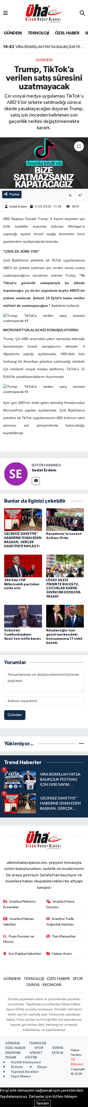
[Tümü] (81, 744)
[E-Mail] (36, 481)
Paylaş (15, 194)
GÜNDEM (13, 33)
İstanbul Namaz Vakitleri (18, 921)
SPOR (78, 979)
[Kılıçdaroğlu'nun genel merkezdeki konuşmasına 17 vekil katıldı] (65, 616)
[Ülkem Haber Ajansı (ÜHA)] (43, 13)
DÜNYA (33, 985)
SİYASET (36, 1053)
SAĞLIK (57, 1053)
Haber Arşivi (62, 954)
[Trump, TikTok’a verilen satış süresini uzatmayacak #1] (44, 318)
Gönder (15, 715)
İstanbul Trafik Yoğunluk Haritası (60, 921)
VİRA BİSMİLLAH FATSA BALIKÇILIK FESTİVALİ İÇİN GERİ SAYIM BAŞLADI (44, 47)
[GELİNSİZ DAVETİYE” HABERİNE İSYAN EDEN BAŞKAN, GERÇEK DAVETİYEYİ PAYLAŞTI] (23, 520)
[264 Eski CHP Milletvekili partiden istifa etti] (23, 566)
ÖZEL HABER (67, 33)
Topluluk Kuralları (24, 1072)
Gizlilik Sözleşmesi (25, 1062)
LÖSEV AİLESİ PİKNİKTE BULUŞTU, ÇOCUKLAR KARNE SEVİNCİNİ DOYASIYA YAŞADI (63, 588)
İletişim (16, 1067)
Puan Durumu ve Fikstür (18, 939)
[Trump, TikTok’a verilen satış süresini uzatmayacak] (44, 163)
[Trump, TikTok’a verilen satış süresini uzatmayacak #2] (44, 389)
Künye (42, 1067)
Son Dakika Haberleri (24, 954)
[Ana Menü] (5, 13)
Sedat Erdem (18, 206)
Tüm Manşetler (64, 936)
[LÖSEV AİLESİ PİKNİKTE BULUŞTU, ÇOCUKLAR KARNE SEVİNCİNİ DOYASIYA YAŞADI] (65, 566)
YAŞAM (10, 1057)
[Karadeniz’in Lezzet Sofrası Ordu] (65, 520)
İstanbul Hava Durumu (60, 904)
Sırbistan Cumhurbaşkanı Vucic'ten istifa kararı (22, 634)
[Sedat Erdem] (16, 474)
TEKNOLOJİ (38, 33)
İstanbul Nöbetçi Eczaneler (19, 904)
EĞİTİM (31, 1057)
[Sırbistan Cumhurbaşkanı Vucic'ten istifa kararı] (23, 616)
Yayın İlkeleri (20, 1076)
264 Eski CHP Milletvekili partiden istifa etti (21, 584)
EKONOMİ (52, 985)
